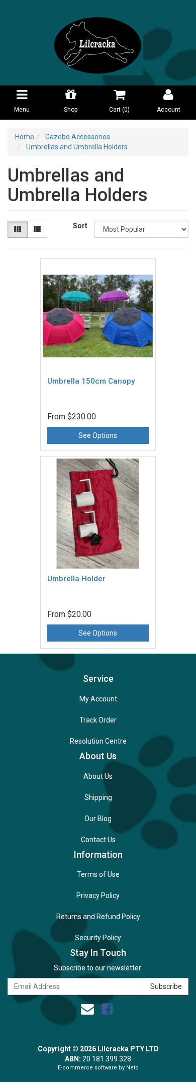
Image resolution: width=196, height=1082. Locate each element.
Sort (80, 226)
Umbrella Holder (76, 578)
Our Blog (98, 819)
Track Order (98, 720)
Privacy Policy (98, 895)
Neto (132, 1067)
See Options (97, 435)
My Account (98, 699)
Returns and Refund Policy (98, 917)
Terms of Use (98, 874)
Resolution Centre (98, 741)
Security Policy (98, 938)
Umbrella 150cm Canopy (91, 381)
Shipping (98, 797)
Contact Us (98, 840)
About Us (98, 776)
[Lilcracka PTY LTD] (98, 42)
